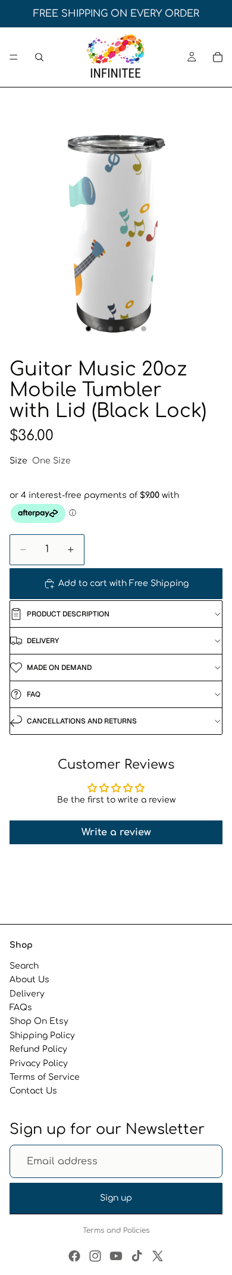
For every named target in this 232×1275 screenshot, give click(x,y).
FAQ (33, 694)
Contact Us (33, 1090)
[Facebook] (74, 1256)
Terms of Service (45, 1077)
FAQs (21, 1007)
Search (24, 965)
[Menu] (13, 57)
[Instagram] (95, 1256)
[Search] (39, 57)
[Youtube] (116, 1256)
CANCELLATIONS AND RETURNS (82, 721)
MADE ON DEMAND (59, 667)
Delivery (27, 993)
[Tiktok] (137, 1256)
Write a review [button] (116, 832)
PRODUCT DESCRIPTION (68, 614)
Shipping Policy (42, 1035)
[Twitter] (158, 1256)
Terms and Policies (116, 1230)
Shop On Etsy (39, 1021)
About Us (29, 979)
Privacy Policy (39, 1062)
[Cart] (218, 57)
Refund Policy (38, 1049)
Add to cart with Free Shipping (123, 583)
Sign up (116, 1197)
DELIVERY (43, 641)
